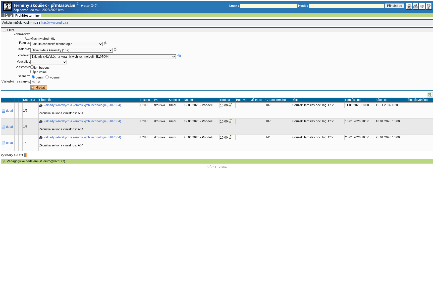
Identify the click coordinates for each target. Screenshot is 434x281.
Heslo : (303, 6)
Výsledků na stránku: (16, 81)
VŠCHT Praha (217, 167)
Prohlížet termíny (27, 15)
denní (39, 77)
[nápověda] (428, 6)
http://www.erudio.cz (54, 22)
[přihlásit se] (415, 6)
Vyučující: (23, 61)
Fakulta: (24, 43)
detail (10, 110)
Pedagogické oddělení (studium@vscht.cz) (36, 161)
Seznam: (24, 76)
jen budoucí (42, 67)
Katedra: (24, 49)
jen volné (40, 72)
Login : (234, 6)
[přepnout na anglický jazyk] (422, 6)
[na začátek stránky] (4, 161)
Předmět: (24, 55)
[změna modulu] (11, 15)
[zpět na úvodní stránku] (409, 6)
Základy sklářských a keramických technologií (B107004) (82, 105)
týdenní (54, 77)
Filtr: (10, 30)
